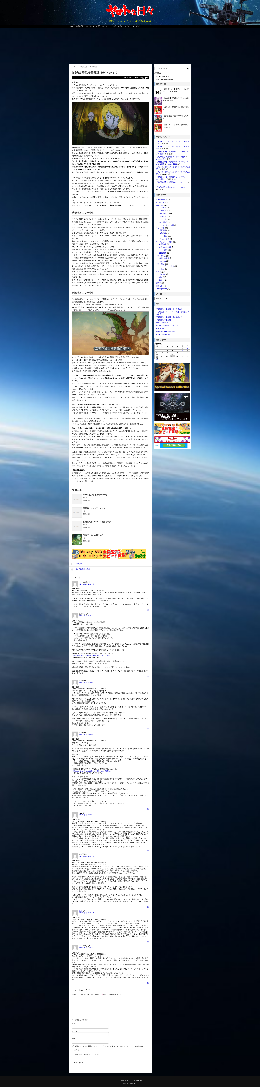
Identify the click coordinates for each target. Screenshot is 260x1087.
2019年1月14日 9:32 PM (86, 947)
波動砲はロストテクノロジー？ (96, 508)
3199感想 (162, 244)
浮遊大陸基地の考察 (82, 569)
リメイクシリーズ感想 (109, 26)
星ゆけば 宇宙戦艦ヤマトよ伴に (167, 325)
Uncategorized (161, 289)
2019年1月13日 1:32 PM (86, 616)
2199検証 (140, 78)
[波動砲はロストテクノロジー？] (77, 512)
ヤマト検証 (163, 213)
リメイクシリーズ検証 (93, 26)
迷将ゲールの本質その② (93, 535)
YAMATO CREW (162, 323)
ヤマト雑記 (160, 264)
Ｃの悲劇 (78, 564)
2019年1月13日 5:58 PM (86, 682)
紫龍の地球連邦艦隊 (163, 334)
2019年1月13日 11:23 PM (86, 856)
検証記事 (159, 205)
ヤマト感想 (163, 250)
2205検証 (162, 207)
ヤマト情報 (160, 228)
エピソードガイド (123, 26)
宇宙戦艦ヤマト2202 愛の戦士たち (169, 317)
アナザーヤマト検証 (166, 225)
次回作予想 (79, 26)
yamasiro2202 (161, 159)
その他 (158, 272)
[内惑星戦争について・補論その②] (77, 526)
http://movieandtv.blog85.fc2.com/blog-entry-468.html (91, 655)
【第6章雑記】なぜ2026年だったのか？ (170, 182)
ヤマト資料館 (135, 26)
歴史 (161, 277)
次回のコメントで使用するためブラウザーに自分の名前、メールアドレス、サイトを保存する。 (109, 1046)
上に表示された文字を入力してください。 (87, 1054)
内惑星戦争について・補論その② (97, 522)
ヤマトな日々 (132, 1083)
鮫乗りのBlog (161, 328)
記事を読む (86, 500)
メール (74, 1031)
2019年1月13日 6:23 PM (86, 815)
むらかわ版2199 (165, 247)
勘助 (80, 911)
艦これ (161, 280)
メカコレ (162, 274)
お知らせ (159, 286)
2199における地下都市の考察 (95, 495)
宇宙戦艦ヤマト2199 (163, 320)
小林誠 (161, 269)
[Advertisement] (130, 46)
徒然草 (158, 283)
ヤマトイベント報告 (166, 266)
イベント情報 (164, 239)
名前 (73, 1023)
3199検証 (162, 210)
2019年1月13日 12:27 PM (86, 584)
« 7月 (156, 360)
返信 (148, 610)
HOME (72, 26)
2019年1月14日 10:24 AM (86, 913)
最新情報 (162, 230)
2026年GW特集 (161, 199)
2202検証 (162, 216)
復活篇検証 (163, 222)
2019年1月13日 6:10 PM (86, 734)
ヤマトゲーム (161, 256)
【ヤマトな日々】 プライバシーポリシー (130, 1080)
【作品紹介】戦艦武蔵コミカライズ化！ (170, 157)
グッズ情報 (163, 236)
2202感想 (162, 253)
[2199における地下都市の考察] (77, 499)
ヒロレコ (162, 261)
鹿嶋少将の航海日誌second (166, 331)
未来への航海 (164, 258)
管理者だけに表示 (81, 1020)
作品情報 (162, 233)
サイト (74, 1038)
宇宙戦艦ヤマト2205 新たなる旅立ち (170, 309)
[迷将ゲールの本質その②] (77, 539)
